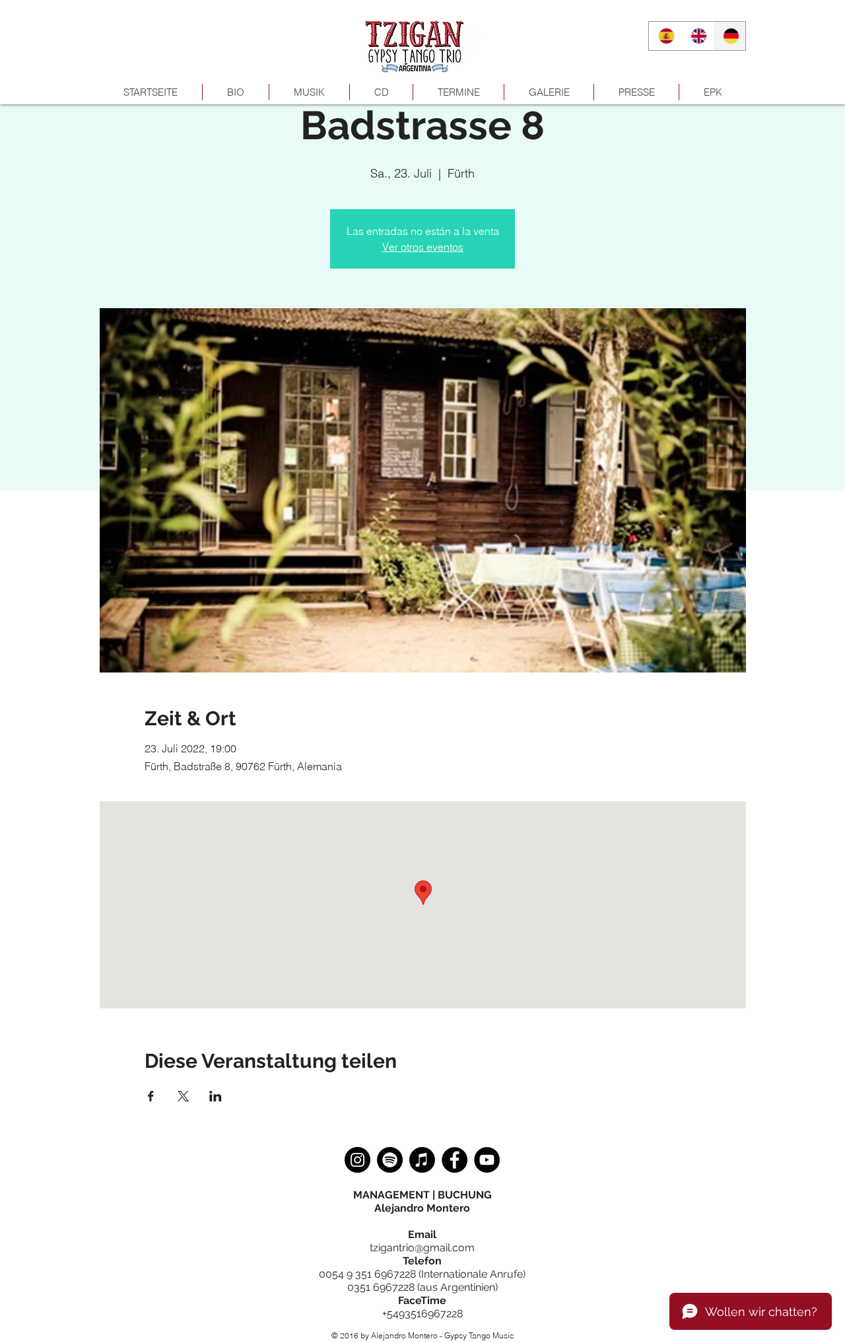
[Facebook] (454, 1160)
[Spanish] (665, 36)
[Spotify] (390, 1160)
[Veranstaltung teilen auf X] (183, 1096)
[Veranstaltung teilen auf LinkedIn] (215, 1096)
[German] (729, 36)
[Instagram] (357, 1160)
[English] (697, 36)
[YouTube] (487, 1160)
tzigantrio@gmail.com (422, 1247)
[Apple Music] (422, 1160)
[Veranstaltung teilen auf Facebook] (151, 1096)
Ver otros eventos (422, 246)
